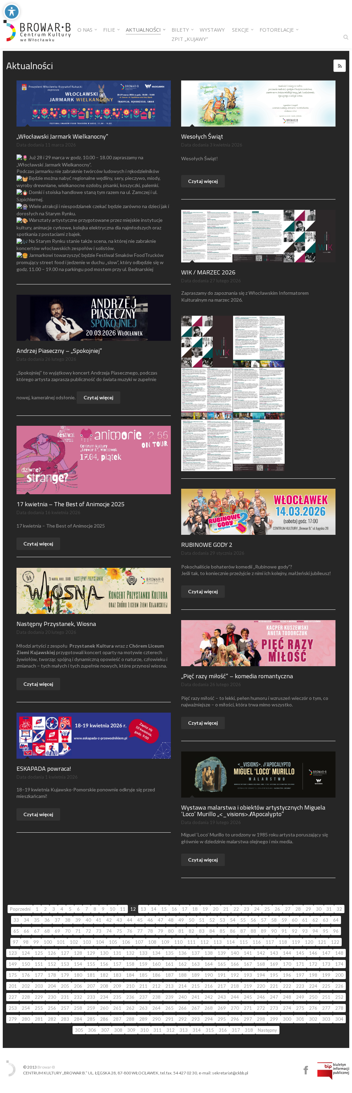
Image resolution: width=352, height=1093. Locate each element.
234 (104, 997)
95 (325, 931)
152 (52, 964)
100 (48, 942)
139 (222, 953)
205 (65, 986)
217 (222, 986)
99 (36, 942)
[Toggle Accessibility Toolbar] (11, 11)
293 (195, 1019)
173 (326, 964)
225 (326, 986)
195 (274, 975)
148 (339, 953)
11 (122, 909)
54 (232, 920)
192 (235, 975)
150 (26, 964)
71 (78, 931)
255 (39, 1008)
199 (326, 975)
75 (119, 931)
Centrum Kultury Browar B (306, 1070)
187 (169, 975)
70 (67, 931)
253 (13, 1008)
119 (296, 942)
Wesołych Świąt (202, 136)
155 (91, 964)
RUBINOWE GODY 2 (206, 544)
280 (26, 1019)
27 (287, 909)
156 (104, 964)
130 (104, 953)
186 (156, 975)
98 (26, 942)
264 (156, 1008)
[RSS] (339, 66)
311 (157, 1030)
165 (222, 964)
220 (261, 986)
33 (16, 920)
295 (222, 1019)
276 (313, 1008)
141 (248, 953)
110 (178, 942)
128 (78, 953)
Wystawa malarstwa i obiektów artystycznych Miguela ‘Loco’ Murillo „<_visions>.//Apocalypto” (253, 811)
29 (308, 909)
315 (210, 1030)
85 (222, 931)
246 (261, 997)
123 (13, 953)
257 (65, 1008)
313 (183, 1030)
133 (143, 953)
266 (182, 1008)
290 (156, 1019)
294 (209, 1019)
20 (215, 909)
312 (170, 1030)
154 (78, 964)
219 (248, 986)
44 (129, 920)
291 (169, 1019)
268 (209, 1008)
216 (209, 986)
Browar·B (46, 1067)
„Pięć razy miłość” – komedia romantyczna (237, 676)
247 (274, 997)
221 (274, 986)
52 (212, 920)
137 (195, 953)
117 (270, 942)
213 (169, 986)
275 (300, 1008)
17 (184, 909)
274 (287, 1008)
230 (52, 997)
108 (152, 942)
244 (235, 997)
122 (335, 942)
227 (13, 997)
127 (65, 953)
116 (257, 942)
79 (160, 931)
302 (313, 1019)
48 (171, 920)
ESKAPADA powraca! (43, 768)
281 (39, 1019)
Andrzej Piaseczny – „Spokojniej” (59, 350)
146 (313, 953)
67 (37, 931)
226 (339, 986)
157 (117, 964)
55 (243, 920)
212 (156, 986)
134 (156, 953)
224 (313, 986)
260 (104, 1008)
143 (274, 953)
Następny (267, 1030)
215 (195, 986)
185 (143, 975)
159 (143, 964)
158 (130, 964)
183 (117, 975)
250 (313, 997)
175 (13, 975)
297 (248, 1019)
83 (202, 931)
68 (47, 931)
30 (318, 909)
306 (92, 1030)
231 (65, 997)
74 (109, 931)
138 (209, 953)
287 (117, 1019)
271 (248, 1008)
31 (329, 909)
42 (109, 920)
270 (235, 1008)
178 (52, 975)
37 (57, 920)
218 (235, 986)
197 (300, 975)
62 (315, 920)
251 (326, 997)
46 (150, 920)
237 (143, 997)
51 (202, 920)
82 (191, 931)
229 (39, 997)
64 (336, 920)
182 (104, 975)
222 (287, 986)
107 (139, 942)
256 (52, 1008)
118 (283, 942)
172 (313, 964)
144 (287, 953)
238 (156, 997)
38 (67, 920)
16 (174, 909)
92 (294, 931)
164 (209, 964)
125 (39, 953)
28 (298, 909)
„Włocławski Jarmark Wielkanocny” (62, 136)
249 (300, 997)
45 (140, 920)
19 (205, 909)
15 (164, 909)
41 (98, 920)
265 (169, 1008)
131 (117, 953)
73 (98, 931)
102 (74, 942)
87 (243, 931)
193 (248, 975)
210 (130, 986)
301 (300, 1019)
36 (47, 920)
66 (26, 931)
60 (294, 920)
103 (87, 942)
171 (300, 964)
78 (150, 931)
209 (117, 986)
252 (339, 997)
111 (191, 942)
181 (91, 975)
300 (287, 1019)
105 (113, 942)
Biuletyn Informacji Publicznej (333, 1071)
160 (156, 964)
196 (287, 975)
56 (253, 920)
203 (39, 986)
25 (267, 909)
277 (326, 1008)
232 (78, 997)
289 (143, 1019)
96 (336, 931)
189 (195, 975)
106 (126, 942)
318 (249, 1030)
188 (182, 975)
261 (117, 1008)
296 (235, 1019)
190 (209, 975)
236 (130, 997)
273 (274, 1008)
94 (315, 931)
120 (309, 942)
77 (140, 931)
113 (217, 942)
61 (305, 920)
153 (65, 964)
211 (143, 986)
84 (212, 931)
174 (339, 964)
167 (248, 964)
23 (246, 909)
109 (165, 942)
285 (91, 1019)
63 (325, 920)
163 (195, 964)
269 (222, 1008)
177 (39, 975)
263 (143, 1008)
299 (274, 1019)
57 (263, 920)
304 (339, 1019)
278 (339, 1008)
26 (277, 909)
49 (181, 920)
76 (129, 931)
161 (169, 964)
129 (91, 953)
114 (231, 942)
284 (78, 1019)
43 (119, 920)
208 (104, 986)
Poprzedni (20, 909)
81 (181, 931)
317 (236, 1030)
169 (274, 964)
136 (182, 953)
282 (52, 1019)
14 (153, 909)
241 (195, 997)
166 (235, 964)
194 (261, 975)
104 (100, 942)
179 (65, 975)
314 (196, 1030)
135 (169, 953)
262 (130, 1008)
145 (300, 953)
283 (65, 1019)
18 (195, 909)
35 (37, 920)
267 (195, 1008)
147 (326, 953)
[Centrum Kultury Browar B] (37, 24)
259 (91, 1008)
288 (130, 1019)
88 (253, 931)
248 (287, 997)
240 (182, 997)
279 (13, 1019)
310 (144, 1030)
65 (16, 931)
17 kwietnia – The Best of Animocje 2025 (70, 504)
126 (52, 953)
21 (226, 909)
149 (13, 964)
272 (261, 1008)
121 (322, 942)
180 (78, 975)
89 (263, 931)
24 (257, 909)
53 (222, 920)
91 (284, 931)
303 (326, 1019)
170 (287, 964)
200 (339, 975)
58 (274, 920)
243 (222, 997)
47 (160, 920)
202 (26, 986)
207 (91, 986)
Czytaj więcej (203, 181)
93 (305, 931)
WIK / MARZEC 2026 (208, 272)
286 (104, 1019)
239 (169, 997)
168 (261, 964)
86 (232, 931)
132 (130, 953)
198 (313, 975)
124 (26, 953)
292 (182, 1019)
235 (117, 997)
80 (171, 931)
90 (274, 931)
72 (88, 931)
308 (118, 1030)
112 (204, 942)
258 (78, 1008)
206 (78, 986)
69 (57, 931)
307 (105, 1030)
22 (236, 909)
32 (339, 909)
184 (130, 975)
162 (182, 964)
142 (261, 953)
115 (244, 942)
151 (39, 964)
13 (143, 909)
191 (222, 975)
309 (131, 1030)
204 (52, 986)
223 (300, 986)
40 (88, 920)
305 (79, 1030)
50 (191, 920)
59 (284, 920)
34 (26, 920)
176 (26, 975)
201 (13, 986)
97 (15, 942)
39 (78, 920)
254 (26, 1008)
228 (26, 997)
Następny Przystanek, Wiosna (56, 623)
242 (209, 997)
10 (112, 909)
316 (223, 1030)
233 (91, 997)
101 (61, 942)
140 (235, 953)
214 (182, 986)
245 (248, 997)
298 (261, 1019)
